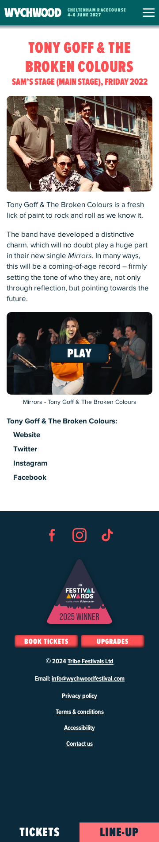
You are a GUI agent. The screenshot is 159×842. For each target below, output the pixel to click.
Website (26, 435)
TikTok (106, 551)
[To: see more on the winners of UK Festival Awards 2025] (79, 591)
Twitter (25, 449)
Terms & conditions (80, 712)
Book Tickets (46, 641)
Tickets (40, 832)
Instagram (30, 463)
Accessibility (79, 728)
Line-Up (119, 832)
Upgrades (113, 641)
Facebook (29, 477)
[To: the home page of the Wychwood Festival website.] (32, 12)
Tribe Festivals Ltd (91, 662)
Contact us (79, 744)
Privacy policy (79, 696)
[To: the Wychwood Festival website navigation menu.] (149, 12)
